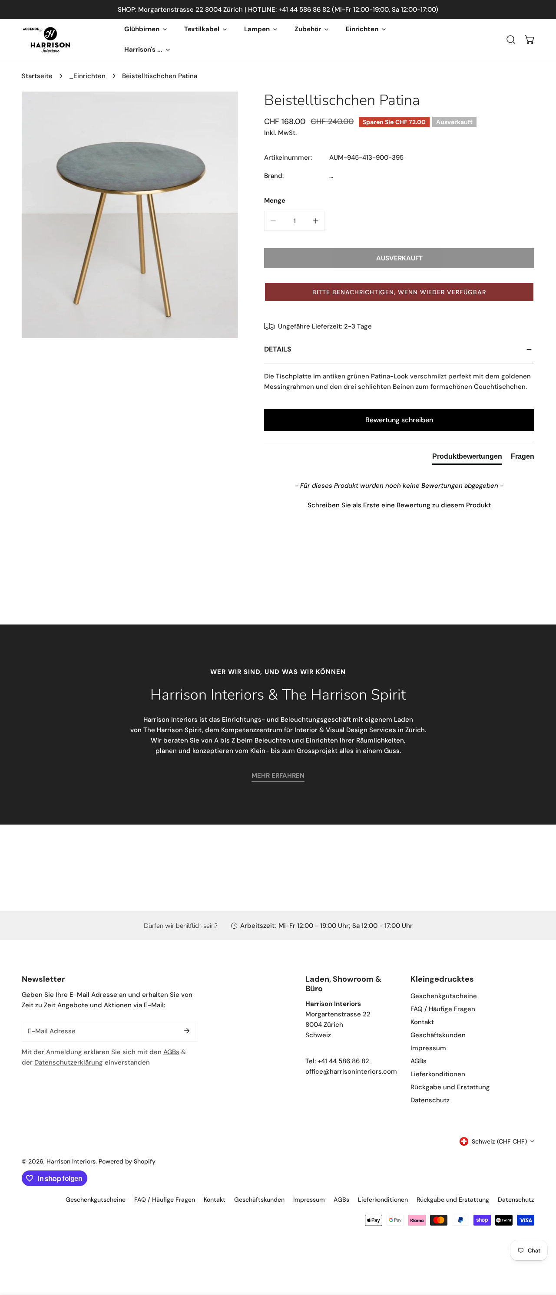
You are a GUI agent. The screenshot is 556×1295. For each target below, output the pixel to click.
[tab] (467, 458)
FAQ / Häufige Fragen (442, 1009)
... (331, 175)
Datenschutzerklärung (68, 1062)
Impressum (428, 1048)
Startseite (37, 76)
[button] (529, 39)
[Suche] (510, 39)
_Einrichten (87, 76)
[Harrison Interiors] (47, 39)
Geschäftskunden (438, 1035)
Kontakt (422, 1022)
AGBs (171, 1052)
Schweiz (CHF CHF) (499, 1141)
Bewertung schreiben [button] (399, 419)
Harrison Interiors (71, 1161)
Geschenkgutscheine (443, 996)
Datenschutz (430, 1100)
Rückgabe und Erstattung (450, 1087)
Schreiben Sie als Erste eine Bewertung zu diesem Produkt (399, 505)
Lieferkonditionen (437, 1074)
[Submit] (186, 1031)
